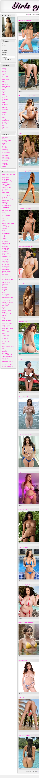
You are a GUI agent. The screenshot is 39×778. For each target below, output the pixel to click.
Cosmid (3, 78)
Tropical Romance (6, 185)
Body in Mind (5, 76)
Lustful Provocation (6, 256)
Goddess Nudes (5, 92)
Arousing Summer (23, 321)
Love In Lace (5, 318)
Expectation (4, 289)
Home (3, 43)
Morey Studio (5, 99)
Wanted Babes (5, 155)
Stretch (3, 220)
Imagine (4, 312)
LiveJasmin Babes (6, 151)
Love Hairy (4, 96)
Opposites (4, 336)
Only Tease (4, 107)
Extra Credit (4, 351)
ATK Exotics (5, 74)
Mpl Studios (4, 101)
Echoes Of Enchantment (7, 302)
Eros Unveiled (5, 305)
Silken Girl (4, 147)
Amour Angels (5, 69)
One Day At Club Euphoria (8, 181)
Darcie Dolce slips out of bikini (26, 246)
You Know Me (5, 264)
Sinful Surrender (6, 294)
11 (36, 771)
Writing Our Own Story (7, 199)
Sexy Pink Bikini (23, 472)
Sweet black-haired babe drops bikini (27, 735)
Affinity (3, 292)
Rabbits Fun (4, 163)
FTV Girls (4, 91)
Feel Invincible (5, 253)
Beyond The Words (6, 320)
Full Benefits (5, 338)
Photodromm (5, 109)
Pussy (33, 14)
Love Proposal (5, 290)
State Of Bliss (5, 218)
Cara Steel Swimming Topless (26, 622)
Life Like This (5, 272)
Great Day (4, 244)
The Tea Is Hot (5, 179)
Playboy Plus (5, 110)
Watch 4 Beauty (5, 127)
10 (35, 771)
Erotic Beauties (5, 157)
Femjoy (3, 89)
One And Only (5, 277)
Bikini (20, 53)
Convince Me (5, 267)
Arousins (4, 71)
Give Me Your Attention (7, 361)
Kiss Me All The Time (7, 276)
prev (27, 771)
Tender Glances (5, 261)
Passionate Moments (6, 271)
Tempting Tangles (6, 304)
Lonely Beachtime (23, 660)
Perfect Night (5, 246)
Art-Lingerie (5, 73)
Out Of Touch (5, 241)
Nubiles (3, 105)
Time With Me (5, 353)
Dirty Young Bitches (6, 158)
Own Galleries (5, 45)
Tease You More (5, 263)
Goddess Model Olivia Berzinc (26, 509)
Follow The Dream (6, 249)
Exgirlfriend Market (6, 140)
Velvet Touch (5, 284)
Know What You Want (7, 364)
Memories (4, 286)
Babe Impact (5, 149)
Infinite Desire (5, 202)
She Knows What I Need (7, 354)
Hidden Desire (5, 281)
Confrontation (5, 208)
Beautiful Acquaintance (7, 297)
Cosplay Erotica (5, 79)
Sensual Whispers (6, 325)
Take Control (5, 327)
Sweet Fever (4, 240)
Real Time (4, 315)
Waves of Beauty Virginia (25, 396)
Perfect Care (4, 359)
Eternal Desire (5, 87)
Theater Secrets (5, 190)
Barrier (3, 307)
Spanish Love (5, 299)
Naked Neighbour (6, 164)
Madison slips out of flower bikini (27, 697)
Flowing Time (5, 295)
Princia (20, 359)
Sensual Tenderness (6, 213)
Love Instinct (5, 251)
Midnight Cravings (6, 205)
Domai (3, 81)
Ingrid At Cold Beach (24, 283)
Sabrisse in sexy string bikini (25, 171)
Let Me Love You (6, 233)
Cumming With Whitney (7, 366)
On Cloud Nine (5, 200)
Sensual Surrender (6, 363)
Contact (3, 230)
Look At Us (4, 203)
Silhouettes (4, 222)
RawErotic (4, 112)
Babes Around (5, 154)
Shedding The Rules (6, 187)
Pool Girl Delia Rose (23, 547)
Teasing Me (4, 231)
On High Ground (6, 282)
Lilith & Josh (5, 345)
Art (30, 14)
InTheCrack (4, 94)
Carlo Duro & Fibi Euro (7, 195)
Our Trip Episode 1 (6, 313)
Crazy (26, 14)
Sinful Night (4, 189)
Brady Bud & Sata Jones (7, 279)
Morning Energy (6, 266)
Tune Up (4, 236)
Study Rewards (5, 308)
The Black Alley (5, 122)
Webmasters (4, 52)
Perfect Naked (5, 160)
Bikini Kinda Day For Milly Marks (27, 585)
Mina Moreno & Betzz (7, 254)
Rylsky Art (4, 114)
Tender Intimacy (5, 194)
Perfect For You (5, 259)
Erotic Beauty (5, 84)
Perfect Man (4, 287)
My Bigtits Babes (6, 152)
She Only (4, 349)
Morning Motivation (6, 340)
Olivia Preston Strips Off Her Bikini (27, 95)
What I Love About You (7, 217)
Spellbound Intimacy (7, 356)
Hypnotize (4, 225)
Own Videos (4, 48)
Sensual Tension (5, 192)
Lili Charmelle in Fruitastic (25, 208)
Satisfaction (4, 258)
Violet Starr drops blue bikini (25, 434)
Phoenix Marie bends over (25, 58)
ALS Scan (4, 68)
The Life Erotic (5, 123)
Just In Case (4, 197)
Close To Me (5, 274)
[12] (38, 771)
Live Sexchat (4, 50)
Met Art (3, 97)
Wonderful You (5, 207)
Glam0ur (4, 146)
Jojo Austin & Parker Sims (8, 331)
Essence (3, 317)
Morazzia (4, 138)
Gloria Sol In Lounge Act (25, 20)
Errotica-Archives (6, 86)
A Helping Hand (5, 335)
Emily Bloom (5, 82)
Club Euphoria (5, 177)
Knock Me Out (5, 176)
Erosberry (4, 166)
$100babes (4, 143)
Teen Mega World (6, 120)
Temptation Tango (6, 300)
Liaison (3, 333)
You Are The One (6, 226)
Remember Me (5, 269)
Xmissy (3, 144)
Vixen (3, 125)
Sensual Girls (5, 141)
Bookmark (4, 54)
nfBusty (3, 102)
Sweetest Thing (5, 248)
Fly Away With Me (6, 184)
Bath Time (4, 228)
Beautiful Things (6, 243)
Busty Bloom (5, 137)
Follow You (4, 238)
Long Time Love (6, 215)
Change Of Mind (6, 235)
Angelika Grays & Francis (8, 223)
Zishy (3, 128)
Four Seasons (5, 182)
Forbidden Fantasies (6, 310)
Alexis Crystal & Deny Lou (8, 174)
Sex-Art (3, 117)
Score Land (4, 115)
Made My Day (5, 358)
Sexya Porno (5, 161)
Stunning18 (4, 119)
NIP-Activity (5, 104)
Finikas (20, 133)
